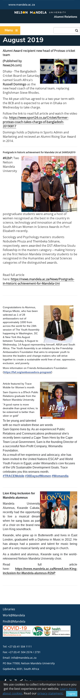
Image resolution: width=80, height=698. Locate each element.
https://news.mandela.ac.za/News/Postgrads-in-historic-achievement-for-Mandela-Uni (38, 281)
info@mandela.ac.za (23, 657)
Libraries (9, 609)
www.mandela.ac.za (21, 5)
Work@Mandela (14, 615)
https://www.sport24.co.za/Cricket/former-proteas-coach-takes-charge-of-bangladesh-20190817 (35, 122)
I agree (71, 693)
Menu (9, 30)
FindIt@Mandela (14, 621)
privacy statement (50, 693)
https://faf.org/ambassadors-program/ (27, 372)
